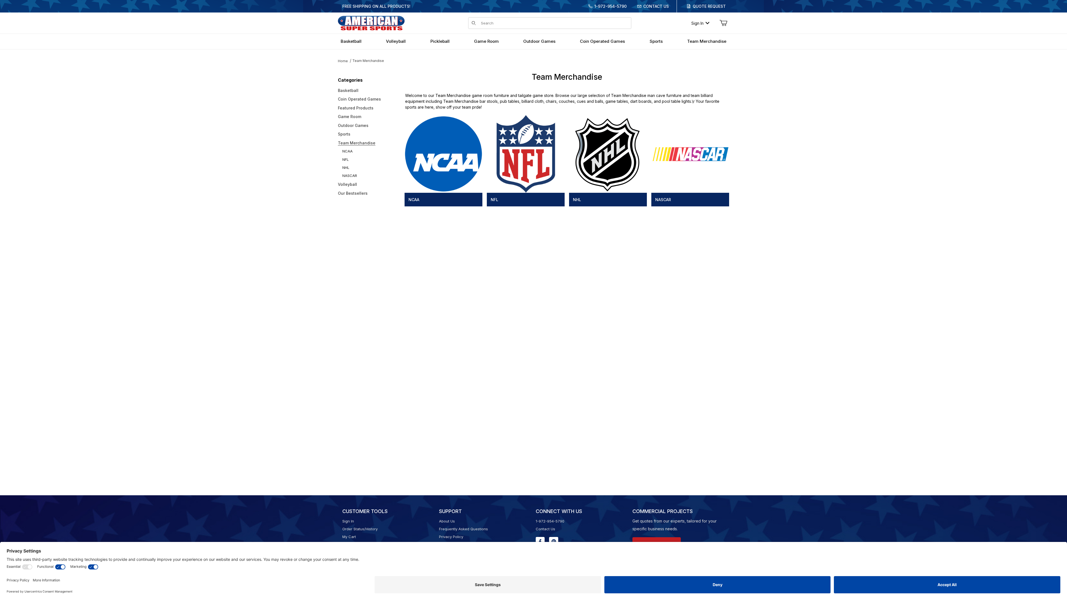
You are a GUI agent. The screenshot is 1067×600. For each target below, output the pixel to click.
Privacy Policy (451, 536)
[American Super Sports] (371, 22)
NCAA (347, 151)
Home (343, 61)
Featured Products (355, 108)
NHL (345, 167)
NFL (345, 159)
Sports (344, 134)
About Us (447, 521)
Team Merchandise (368, 61)
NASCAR (349, 175)
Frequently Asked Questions (463, 529)
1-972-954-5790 (610, 6)
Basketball (348, 90)
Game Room (349, 116)
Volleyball (347, 184)
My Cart (349, 536)
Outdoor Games (353, 125)
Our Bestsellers (353, 193)
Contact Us (656, 6)
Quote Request (709, 6)
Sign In (697, 23)
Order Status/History (360, 529)
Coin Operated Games (359, 99)
